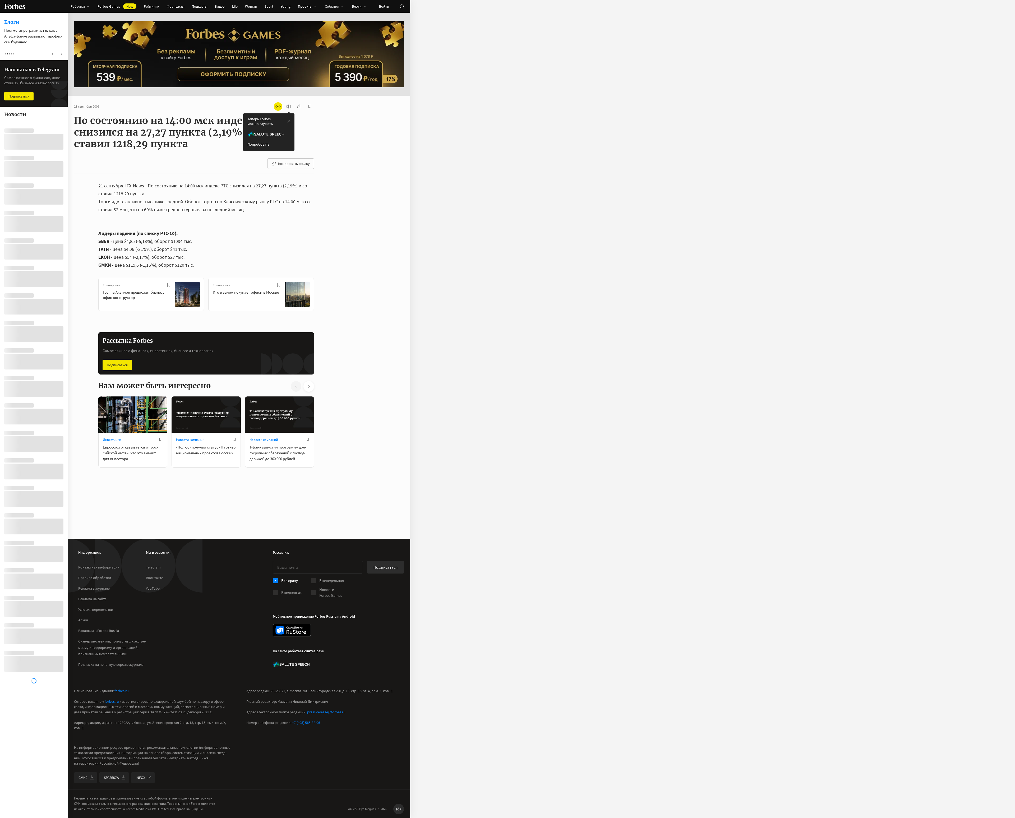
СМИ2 (83, 777)
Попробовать (258, 144)
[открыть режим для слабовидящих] (278, 106)
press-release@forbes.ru (326, 712)
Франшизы (175, 6)
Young (285, 6)
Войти (384, 6)
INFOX (140, 777)
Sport (269, 6)
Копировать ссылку (294, 163)
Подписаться (117, 365)
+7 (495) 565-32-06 (306, 722)
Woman (251, 6)
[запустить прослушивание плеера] (288, 106)
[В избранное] (168, 285)
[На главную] (14, 6)
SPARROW (111, 777)
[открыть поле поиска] (402, 6)
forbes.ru (121, 690)
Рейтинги (151, 6)
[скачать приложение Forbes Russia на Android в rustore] (292, 630)
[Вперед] (322, 295)
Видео (220, 6)
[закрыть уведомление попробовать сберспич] (289, 121)
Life (235, 6)
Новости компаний (190, 439)
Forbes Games (115, 6)
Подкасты (199, 6)
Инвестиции (112, 439)
